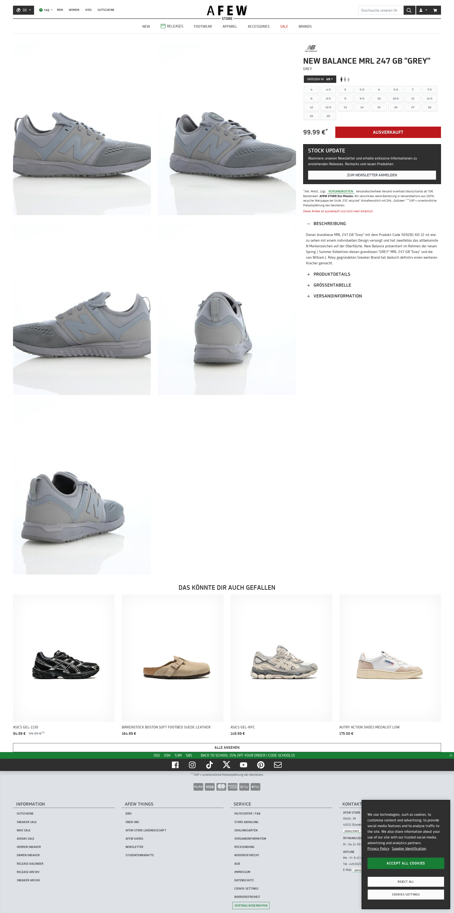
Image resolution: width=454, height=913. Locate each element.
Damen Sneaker (28, 855)
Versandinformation (337, 295)
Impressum (242, 872)
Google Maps (352, 830)
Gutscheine (106, 10)
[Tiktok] (210, 764)
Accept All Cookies (406, 863)
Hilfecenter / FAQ (247, 813)
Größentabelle (331, 285)
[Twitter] (227, 764)
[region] (406, 854)
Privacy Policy (378, 848)
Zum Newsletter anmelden (372, 175)
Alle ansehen (227, 747)
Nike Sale (24, 830)
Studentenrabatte (140, 855)
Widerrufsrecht (246, 855)
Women (74, 10)
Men (60, 10)
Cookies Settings (406, 894)
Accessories (259, 26)
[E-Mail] (278, 764)
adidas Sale (25, 838)
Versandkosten (340, 191)
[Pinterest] (261, 764)
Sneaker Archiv (28, 880)
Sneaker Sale (27, 822)
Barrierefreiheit (247, 897)
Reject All (406, 881)
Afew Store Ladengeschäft (146, 830)
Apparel (230, 26)
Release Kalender (30, 863)
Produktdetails (331, 274)
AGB (237, 863)
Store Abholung (246, 822)
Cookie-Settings (246, 888)
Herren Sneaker (29, 847)
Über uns (132, 822)
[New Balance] (311, 48)
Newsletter (134, 847)
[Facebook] (175, 764)
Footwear (203, 26)
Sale (284, 26)
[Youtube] (244, 764)
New (146, 26)
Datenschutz (244, 880)
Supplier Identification (409, 848)
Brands (305, 26)
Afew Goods (134, 838)
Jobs (129, 813)
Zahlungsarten (246, 830)
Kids (88, 10)
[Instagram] (192, 764)
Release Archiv (28, 872)
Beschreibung (329, 223)
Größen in (318, 79)
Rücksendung (244, 847)
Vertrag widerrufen (251, 905)
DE (25, 10)
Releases (175, 26)
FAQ (46, 10)
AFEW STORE (227, 10)
